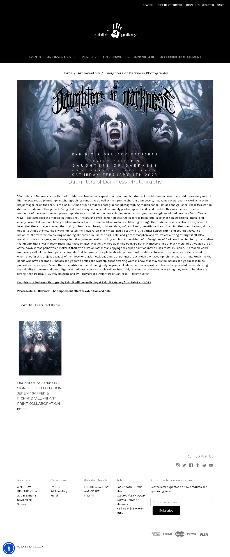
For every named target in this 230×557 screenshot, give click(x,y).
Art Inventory (59, 57)
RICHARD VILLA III (140, 57)
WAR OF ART (91, 491)
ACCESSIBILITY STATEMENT (180, 57)
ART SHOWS (112, 57)
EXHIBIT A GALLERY (96, 487)
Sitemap (22, 504)
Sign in (191, 5)
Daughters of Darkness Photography (136, 73)
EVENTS (35, 57)
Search (148, 5)
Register (207, 5)
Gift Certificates (170, 5)
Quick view (40, 341)
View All (89, 495)
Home (67, 73)
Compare (39, 348)
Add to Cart (40, 355)
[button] (9, 548)
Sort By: (26, 305)
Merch (87, 57)
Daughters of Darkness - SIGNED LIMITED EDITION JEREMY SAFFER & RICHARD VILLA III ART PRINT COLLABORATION (39, 393)
